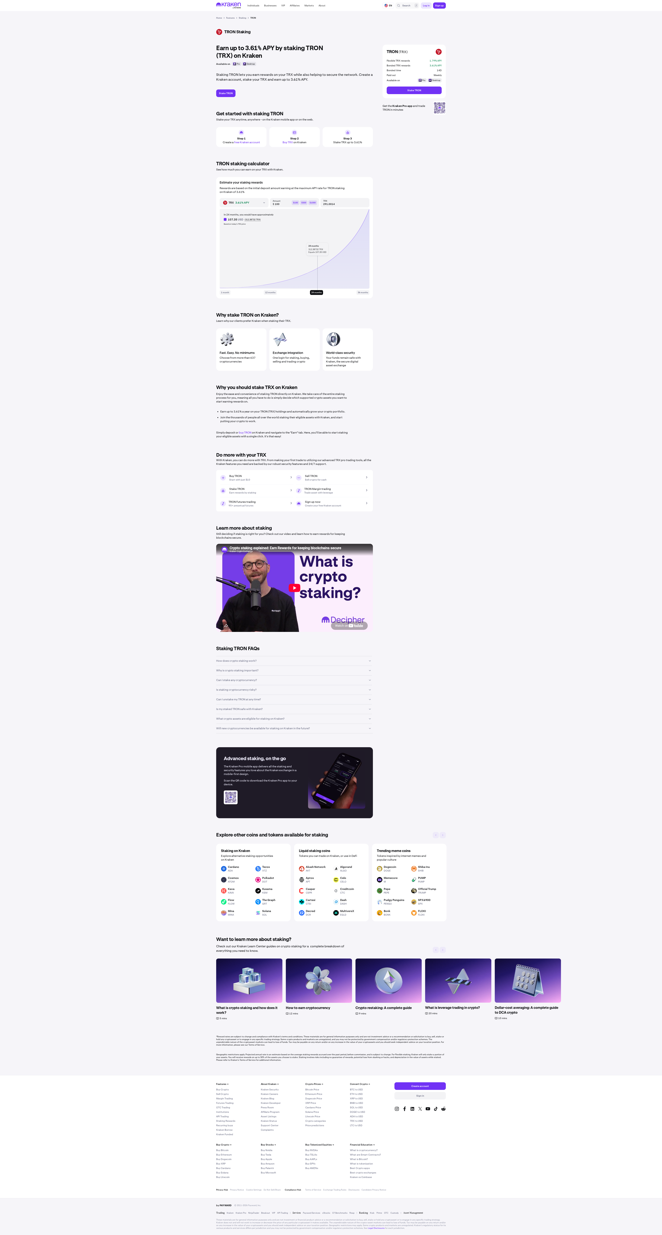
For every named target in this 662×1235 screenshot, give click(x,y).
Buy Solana (222, 1172)
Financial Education (362, 1144)
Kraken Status (269, 1120)
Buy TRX (288, 142)
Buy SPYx (310, 1163)
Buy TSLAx (311, 1154)
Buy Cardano (223, 1168)
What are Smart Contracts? (365, 1154)
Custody (394, 1213)
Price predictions (314, 1125)
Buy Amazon (267, 1163)
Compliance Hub (293, 1189)
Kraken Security (270, 1089)
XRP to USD (356, 1098)
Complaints (267, 1129)
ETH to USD (356, 1094)
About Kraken (270, 1084)
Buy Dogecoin (224, 1159)
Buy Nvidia (266, 1150)
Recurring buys (224, 1125)
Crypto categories (315, 1120)
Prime (379, 1213)
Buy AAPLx (311, 1159)
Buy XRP (220, 1163)
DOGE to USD (357, 1111)
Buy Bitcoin (222, 1150)
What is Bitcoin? (359, 1159)
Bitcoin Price (312, 1089)
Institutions (222, 1111)
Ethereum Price (313, 1094)
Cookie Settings (254, 1189)
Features (222, 1084)
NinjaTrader (253, 1213)
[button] (253, 5)
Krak (372, 1213)
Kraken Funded (224, 1134)
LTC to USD (356, 1125)
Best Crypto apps (360, 1168)
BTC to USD (356, 1089)
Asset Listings (268, 1116)
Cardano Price (313, 1107)
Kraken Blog (267, 1098)
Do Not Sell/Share (272, 1189)
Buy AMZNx (311, 1168)
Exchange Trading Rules (334, 1189)
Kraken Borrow (224, 1129)
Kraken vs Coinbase (361, 1177)
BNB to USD (356, 1103)
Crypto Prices (314, 1084)
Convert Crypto (360, 1084)
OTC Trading (223, 1107)
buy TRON (245, 432)
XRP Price (310, 1103)
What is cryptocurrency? (364, 1150)
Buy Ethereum (224, 1154)
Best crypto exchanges (363, 1172)
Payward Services (311, 1213)
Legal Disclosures (376, 1228)
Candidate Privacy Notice (374, 1189)
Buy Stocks (268, 1144)
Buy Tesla (266, 1154)
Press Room (267, 1107)
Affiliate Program (270, 1111)
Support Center (269, 1125)
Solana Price (312, 1111)
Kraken (230, 1213)
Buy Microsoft (268, 1172)
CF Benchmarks (339, 1213)
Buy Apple (266, 1159)
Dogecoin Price (313, 1098)
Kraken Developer (271, 1103)
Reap (351, 1213)
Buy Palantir (267, 1168)
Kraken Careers (269, 1094)
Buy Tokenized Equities (319, 1144)
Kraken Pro (241, 1213)
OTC (386, 1213)
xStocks (326, 1213)
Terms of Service (313, 1189)
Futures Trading (225, 1103)
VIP (273, 1213)
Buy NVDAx (311, 1150)
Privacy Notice (237, 1189)
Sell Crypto (222, 1094)
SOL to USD (356, 1107)
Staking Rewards (225, 1120)
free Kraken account (247, 142)
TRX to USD (356, 1120)
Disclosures (353, 1189)
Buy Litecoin (223, 1177)
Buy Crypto (222, 1089)
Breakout (265, 1213)
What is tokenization (361, 1163)
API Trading (222, 1116)
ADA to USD (356, 1116)
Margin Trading (224, 1098)
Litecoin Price (312, 1116)
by (224, 1205)
